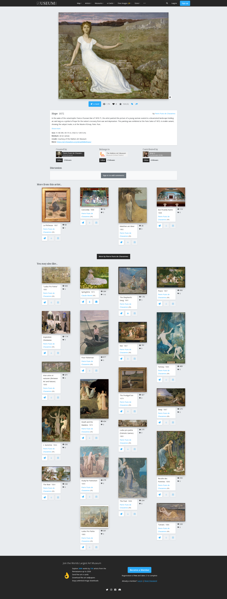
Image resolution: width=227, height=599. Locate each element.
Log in (174, 3)
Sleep (160, 409)
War (121, 346)
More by (113, 256)
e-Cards (110, 3)
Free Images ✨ (124, 3)
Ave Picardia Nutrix (165, 210)
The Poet (123, 501)
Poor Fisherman (87, 357)
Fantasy (161, 367)
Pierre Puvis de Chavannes (165, 113)
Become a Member (139, 570)
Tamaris (161, 525)
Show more (56, 128)
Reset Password (150, 581)
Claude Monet (86, 295)
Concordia (85, 210)
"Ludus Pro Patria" (50, 286)
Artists (87, 3)
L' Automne (47, 445)
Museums (98, 3)
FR (53, 232)
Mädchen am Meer (127, 226)
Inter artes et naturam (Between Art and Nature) (50, 378)
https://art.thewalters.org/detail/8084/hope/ (74, 142)
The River (46, 484)
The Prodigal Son (126, 395)
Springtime (85, 292)
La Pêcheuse (48, 225)
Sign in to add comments (113, 175)
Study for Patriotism (89, 481)
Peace (160, 291)
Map (79, 3)
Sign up (185, 3)
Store (137, 3)
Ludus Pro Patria (87, 531)
